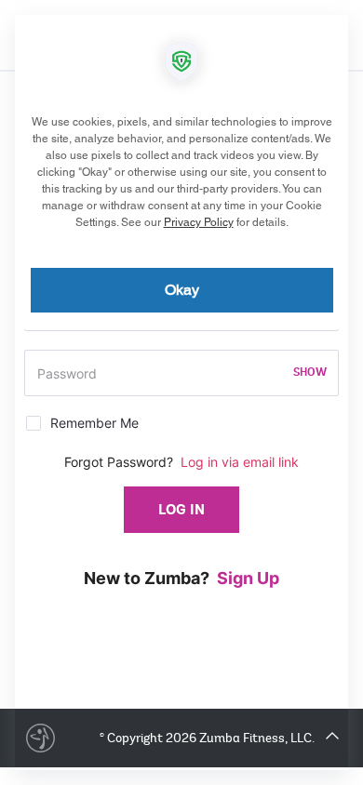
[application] (181, 392)
